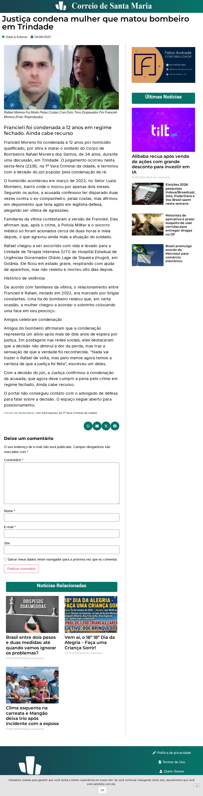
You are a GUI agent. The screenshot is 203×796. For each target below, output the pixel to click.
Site (7, 543)
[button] (88, 426)
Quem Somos (174, 771)
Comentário (13, 460)
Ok (102, 790)
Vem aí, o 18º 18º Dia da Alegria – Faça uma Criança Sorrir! (90, 642)
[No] (196, 785)
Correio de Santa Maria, (19, 412)
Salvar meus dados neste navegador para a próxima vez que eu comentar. (63, 559)
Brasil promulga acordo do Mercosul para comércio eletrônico (179, 253)
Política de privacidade (174, 753)
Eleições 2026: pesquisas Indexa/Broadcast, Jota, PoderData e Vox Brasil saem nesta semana (180, 194)
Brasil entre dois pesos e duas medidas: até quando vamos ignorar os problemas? (31, 645)
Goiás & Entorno (16, 37)
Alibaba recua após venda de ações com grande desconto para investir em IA (161, 164)
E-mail (10, 527)
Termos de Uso (174, 762)
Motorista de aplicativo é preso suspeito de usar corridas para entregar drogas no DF (180, 225)
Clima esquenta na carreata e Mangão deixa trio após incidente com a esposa (32, 715)
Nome (9, 511)
